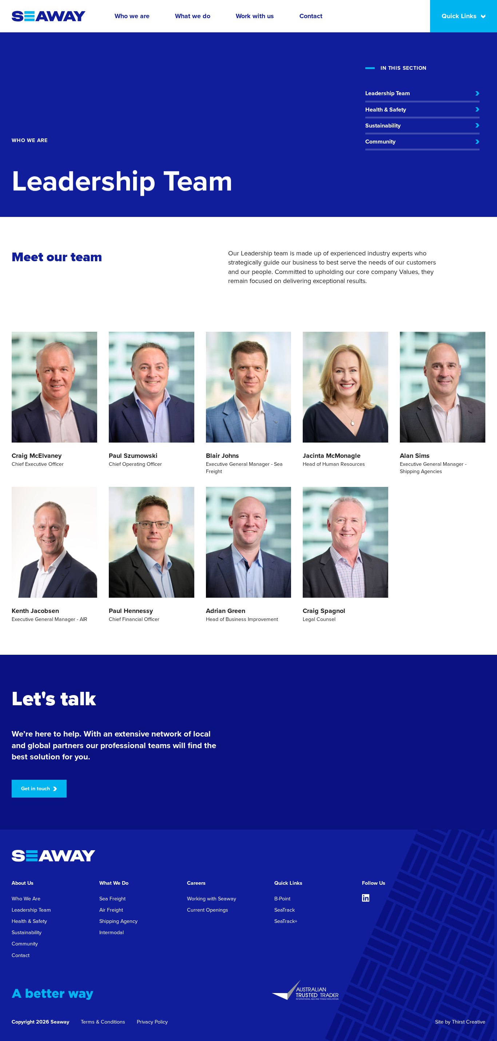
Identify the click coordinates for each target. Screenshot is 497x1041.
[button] (132, 16)
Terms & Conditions (103, 1022)
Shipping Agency (118, 921)
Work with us (255, 16)
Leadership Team (31, 910)
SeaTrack (284, 910)
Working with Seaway (211, 899)
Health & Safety (29, 921)
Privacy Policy (152, 1022)
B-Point (282, 899)
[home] (49, 16)
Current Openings (207, 910)
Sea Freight (112, 899)
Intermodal (111, 932)
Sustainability (26, 932)
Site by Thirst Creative (460, 1022)
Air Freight (111, 910)
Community (25, 944)
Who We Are (26, 899)
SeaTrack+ (285, 921)
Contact (310, 16)
